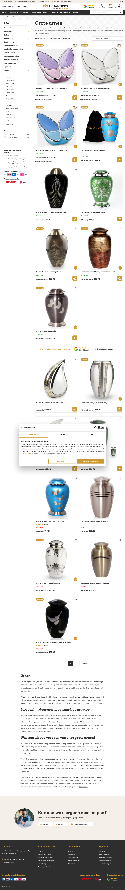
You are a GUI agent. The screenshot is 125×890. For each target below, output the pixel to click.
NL (121, 1)
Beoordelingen (42, 864)
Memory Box (10, 96)
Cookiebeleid (109, 887)
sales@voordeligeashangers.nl (14, 859)
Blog (18, 6)
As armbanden (73, 857)
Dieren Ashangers (11, 45)
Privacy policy (119, 887)
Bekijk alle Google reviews (104, 349)
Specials (7, 67)
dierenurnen (83, 787)
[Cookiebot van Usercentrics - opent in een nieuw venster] (95, 427)
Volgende (85, 663)
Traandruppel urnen (12, 108)
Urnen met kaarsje (11, 118)
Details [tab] (62, 434)
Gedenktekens (10, 52)
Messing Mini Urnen (12, 99)
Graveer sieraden (11, 56)
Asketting (8, 38)
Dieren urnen (10, 74)
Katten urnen (10, 92)
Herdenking (64, 12)
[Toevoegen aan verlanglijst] (76, 45)
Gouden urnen (10, 80)
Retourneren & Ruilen (44, 867)
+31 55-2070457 (9, 862)
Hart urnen (9, 86)
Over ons (11, 6)
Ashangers (24, 12)
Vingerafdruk (36, 12)
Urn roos (8, 114)
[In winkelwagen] (74, 97)
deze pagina (27, 454)
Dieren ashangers (73, 860)
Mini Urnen (9, 102)
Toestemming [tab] (33, 434)
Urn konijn (9, 111)
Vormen (75, 12)
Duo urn (8, 77)
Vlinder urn (9, 121)
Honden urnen (10, 89)
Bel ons (60, 824)
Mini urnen (71, 864)
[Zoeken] (120, 12)
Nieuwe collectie (11, 60)
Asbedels (8, 31)
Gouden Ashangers (105, 860)
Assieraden (12, 12)
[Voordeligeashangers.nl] (55, 6)
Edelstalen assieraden (13, 49)
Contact (24, 6)
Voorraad (8, 131)
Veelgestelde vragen (81, 824)
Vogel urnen (9, 124)
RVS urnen (9, 105)
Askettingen (102, 851)
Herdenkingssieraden (105, 857)
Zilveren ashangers (105, 864)
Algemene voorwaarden (45, 857)
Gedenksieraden (104, 854)
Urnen (45, 12)
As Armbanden (10, 28)
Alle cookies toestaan (90, 461)
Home (4, 6)
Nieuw (4, 12)
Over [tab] (91, 434)
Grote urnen (10, 83)
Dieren (54, 12)
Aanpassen (61, 461)
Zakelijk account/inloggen (46, 860)
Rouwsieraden (10, 63)
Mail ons (45, 824)
